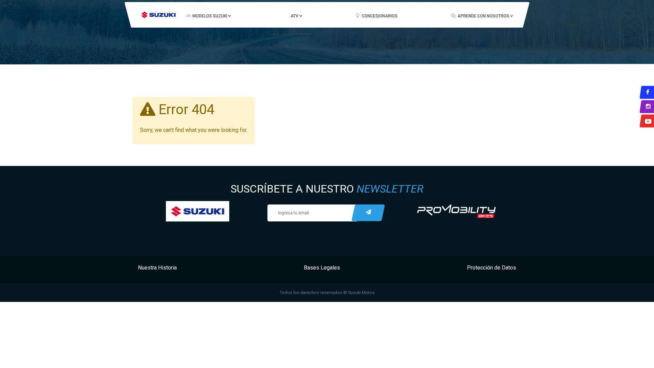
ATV (295, 16)
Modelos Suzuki (210, 16)
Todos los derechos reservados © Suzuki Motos (327, 292)
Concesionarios (380, 16)
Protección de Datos (491, 267)
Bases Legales (322, 267)
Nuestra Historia (157, 267)
